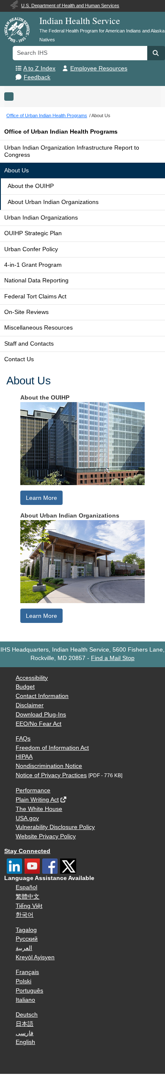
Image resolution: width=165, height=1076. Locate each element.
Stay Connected (27, 851)
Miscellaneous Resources (38, 328)
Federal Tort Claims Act (35, 296)
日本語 (24, 1024)
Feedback (37, 77)
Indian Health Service (79, 20)
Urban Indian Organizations (41, 218)
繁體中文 (27, 897)
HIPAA (24, 757)
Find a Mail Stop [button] (113, 658)
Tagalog (26, 930)
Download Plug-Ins (41, 714)
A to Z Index (39, 68)
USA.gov (27, 818)
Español (26, 887)
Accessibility (32, 678)
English (25, 1042)
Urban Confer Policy (31, 249)
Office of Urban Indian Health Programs (61, 132)
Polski (23, 981)
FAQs (23, 738)
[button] (156, 53)
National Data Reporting (36, 280)
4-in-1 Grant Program (33, 265)
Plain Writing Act (37, 800)
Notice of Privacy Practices (51, 775)
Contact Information (42, 696)
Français (27, 972)
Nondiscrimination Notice (49, 766)
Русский (27, 939)
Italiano (25, 1000)
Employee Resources (98, 68)
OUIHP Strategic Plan (33, 233)
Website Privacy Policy (46, 836)
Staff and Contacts (29, 344)
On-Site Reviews (26, 312)
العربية (24, 948)
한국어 (24, 915)
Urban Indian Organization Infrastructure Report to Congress (71, 151)
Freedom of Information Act (52, 748)
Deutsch (27, 1015)
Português (29, 990)
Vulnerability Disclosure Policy (55, 827)
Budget (25, 687)
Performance (33, 790)
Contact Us (19, 359)
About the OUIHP (31, 186)
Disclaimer (30, 705)
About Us (16, 170)
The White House (39, 809)
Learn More (41, 497)
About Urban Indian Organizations (53, 202)
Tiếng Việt (29, 906)
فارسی (24, 1033)
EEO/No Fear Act (38, 724)
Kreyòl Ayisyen (35, 957)
